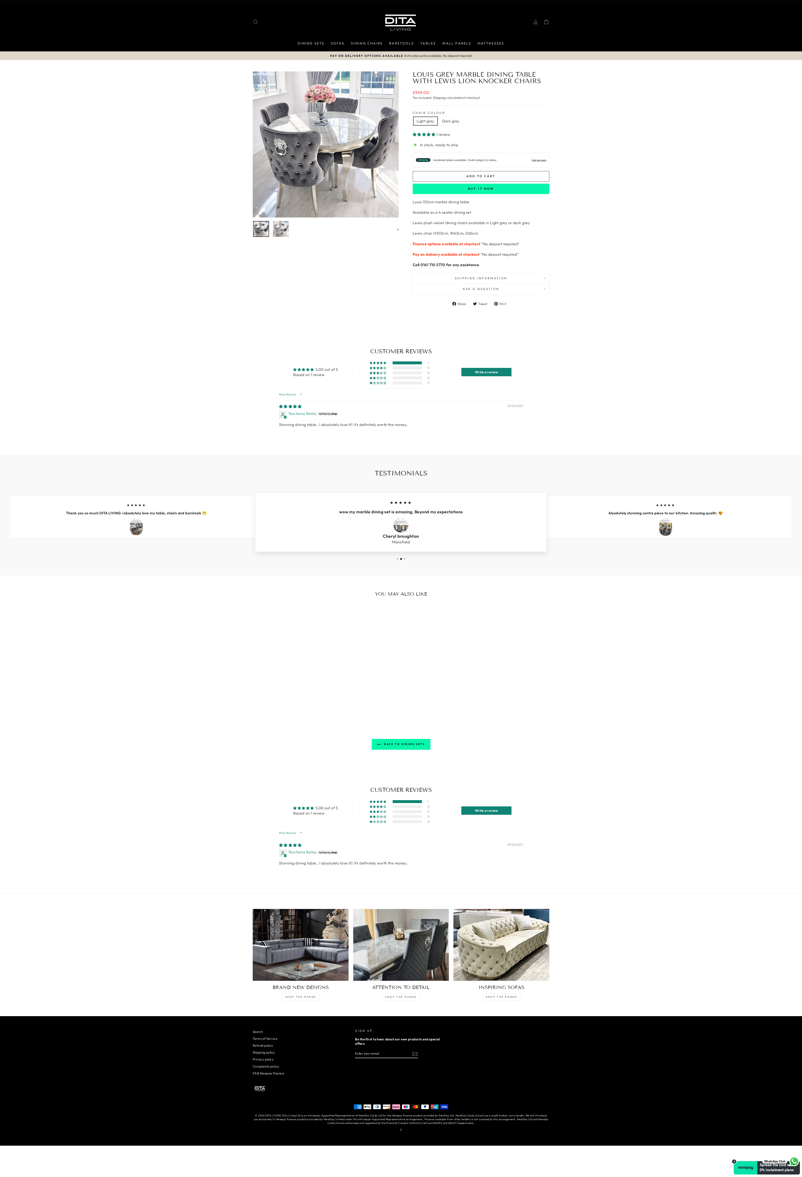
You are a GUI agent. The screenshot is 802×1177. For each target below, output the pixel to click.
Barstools (401, 43)
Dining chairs (367, 43)
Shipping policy (264, 1052)
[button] (424, 134)
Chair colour (429, 113)
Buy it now (481, 189)
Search (258, 1032)
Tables (428, 43)
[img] (290, 406)
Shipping (439, 98)
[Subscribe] (415, 1053)
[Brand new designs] (301, 945)
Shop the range (300, 996)
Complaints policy (266, 1066)
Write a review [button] (486, 372)
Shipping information (481, 278)
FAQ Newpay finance (268, 1073)
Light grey (425, 121)
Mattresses (491, 43)
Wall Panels (456, 43)
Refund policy (263, 1045)
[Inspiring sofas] (501, 945)
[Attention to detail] (401, 945)
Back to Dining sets (404, 744)
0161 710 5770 (432, 264)
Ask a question (481, 289)
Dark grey (450, 121)
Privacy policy (263, 1059)
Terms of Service (265, 1039)
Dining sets (311, 43)
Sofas (338, 43)
